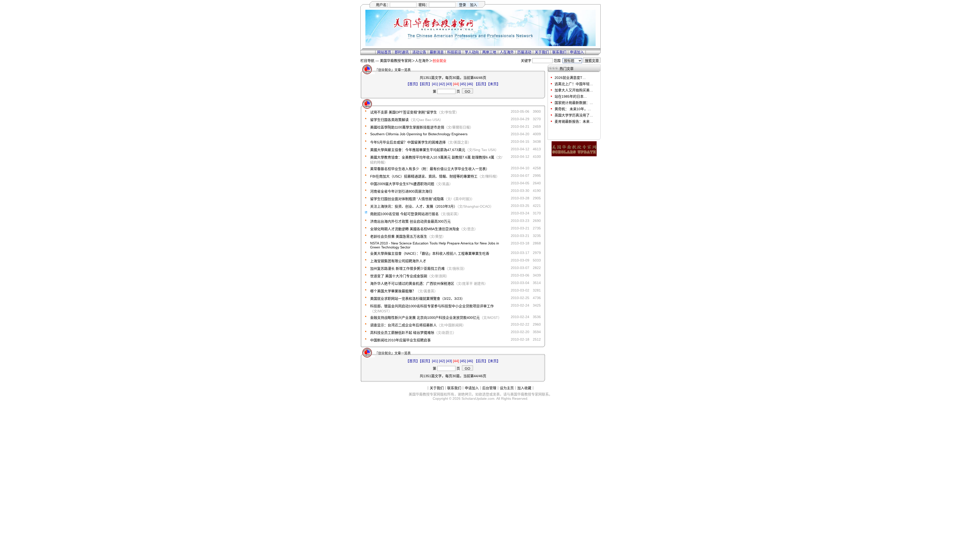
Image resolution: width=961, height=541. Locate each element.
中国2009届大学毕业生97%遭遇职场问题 (402, 184)
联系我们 (559, 52)
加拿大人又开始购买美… (574, 90)
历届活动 (524, 52)
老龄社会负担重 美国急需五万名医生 (398, 236)
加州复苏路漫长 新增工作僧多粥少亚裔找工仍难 (407, 268)
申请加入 (577, 52)
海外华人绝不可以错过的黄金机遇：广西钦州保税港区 (412, 284)
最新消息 (437, 52)
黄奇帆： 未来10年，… (573, 109)
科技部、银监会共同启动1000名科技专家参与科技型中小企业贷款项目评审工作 (432, 306)
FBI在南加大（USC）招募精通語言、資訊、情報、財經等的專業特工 (423, 176)
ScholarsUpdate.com (478, 398)
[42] (442, 84)
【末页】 (494, 84)
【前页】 (426, 84)
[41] (435, 84)
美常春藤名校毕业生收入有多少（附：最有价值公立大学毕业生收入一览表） (429, 169)
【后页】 (481, 84)
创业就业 (439, 61)
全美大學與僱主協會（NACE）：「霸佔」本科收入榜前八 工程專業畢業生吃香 (429, 253)
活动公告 (419, 52)
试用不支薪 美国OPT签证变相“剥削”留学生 (403, 112)
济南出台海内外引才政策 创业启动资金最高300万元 (410, 221)
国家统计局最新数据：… (574, 103)
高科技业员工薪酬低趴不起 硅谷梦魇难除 (402, 333)
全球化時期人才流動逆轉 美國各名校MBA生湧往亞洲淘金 (414, 229)
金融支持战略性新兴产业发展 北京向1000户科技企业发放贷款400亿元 (425, 318)
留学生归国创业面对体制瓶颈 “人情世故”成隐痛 (407, 199)
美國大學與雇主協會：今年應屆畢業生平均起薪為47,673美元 (417, 150)
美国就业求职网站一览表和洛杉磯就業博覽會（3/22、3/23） (417, 299)
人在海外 (507, 52)
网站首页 (384, 52)
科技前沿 (454, 52)
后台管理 (489, 388)
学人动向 (472, 52)
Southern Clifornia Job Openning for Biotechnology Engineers (418, 134)
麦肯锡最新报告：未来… (574, 121)
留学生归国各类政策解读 (389, 120)
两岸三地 (489, 52)
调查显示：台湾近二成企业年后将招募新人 (403, 325)
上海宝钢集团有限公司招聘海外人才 (398, 261)
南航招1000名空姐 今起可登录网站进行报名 (404, 214)
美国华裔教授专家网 (395, 61)
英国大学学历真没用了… (574, 115)
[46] (470, 84)
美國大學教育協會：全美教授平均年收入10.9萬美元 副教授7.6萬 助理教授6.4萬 (432, 157)
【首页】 (413, 84)
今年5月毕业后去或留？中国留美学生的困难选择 (408, 142)
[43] (449, 84)
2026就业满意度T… (570, 78)
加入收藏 (524, 388)
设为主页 (507, 388)
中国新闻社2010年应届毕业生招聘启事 (400, 340)
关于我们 (542, 52)
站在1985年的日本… (571, 96)
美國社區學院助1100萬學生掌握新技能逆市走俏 (407, 127)
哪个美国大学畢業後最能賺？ (393, 291)
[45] (463, 84)
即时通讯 (402, 52)
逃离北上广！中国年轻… (574, 84)
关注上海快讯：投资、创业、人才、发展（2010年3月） (413, 206)
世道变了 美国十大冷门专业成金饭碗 (398, 276)
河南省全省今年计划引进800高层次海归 (401, 191)
